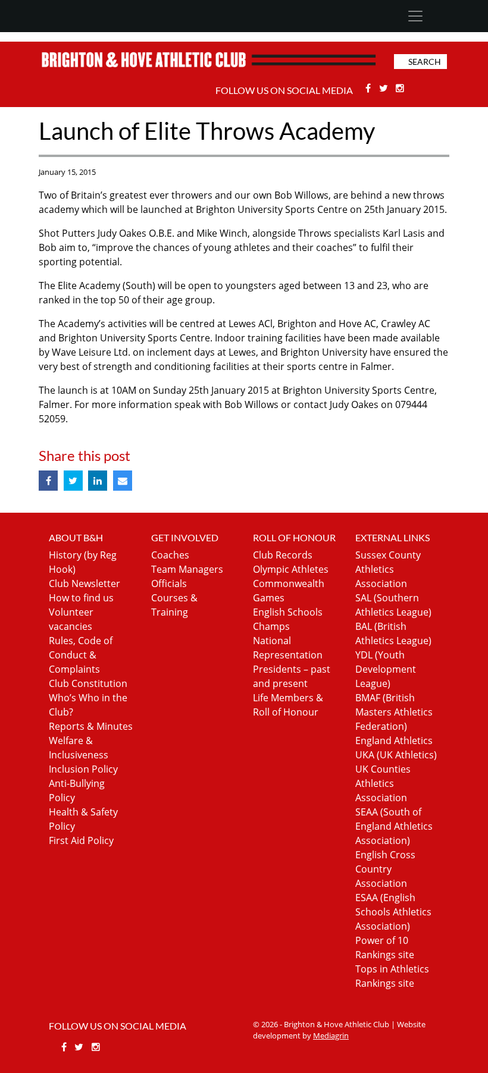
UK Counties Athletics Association (383, 783)
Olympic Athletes (291, 569)
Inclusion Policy (83, 769)
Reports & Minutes (91, 726)
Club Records (282, 554)
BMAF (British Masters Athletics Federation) (394, 712)
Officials (169, 583)
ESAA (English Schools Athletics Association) (393, 912)
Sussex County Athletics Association (388, 569)
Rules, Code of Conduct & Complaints (80, 655)
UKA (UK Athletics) (396, 754)
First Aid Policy (81, 840)
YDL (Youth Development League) (385, 669)
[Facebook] (369, 88)
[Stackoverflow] (400, 88)
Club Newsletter (84, 583)
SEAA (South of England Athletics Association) (394, 826)
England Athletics (394, 740)
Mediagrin (331, 1035)
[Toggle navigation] (415, 16)
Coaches (170, 554)
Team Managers (187, 569)
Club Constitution (88, 683)
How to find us (81, 597)
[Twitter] (384, 88)
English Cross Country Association (385, 869)
